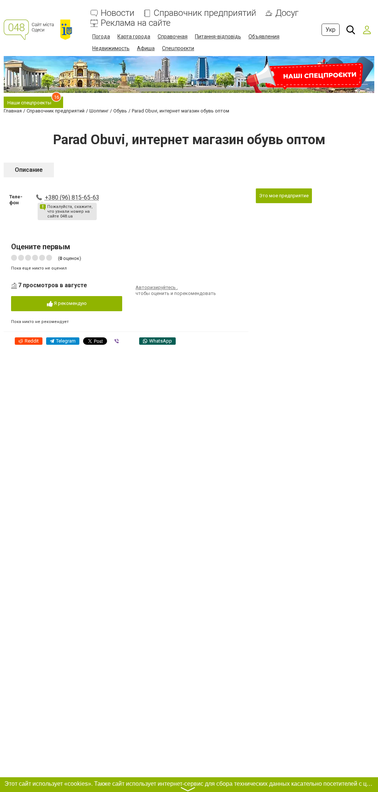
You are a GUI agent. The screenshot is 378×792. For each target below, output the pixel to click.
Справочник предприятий (205, 13)
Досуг (287, 13)
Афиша (146, 48)
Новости (117, 13)
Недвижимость (111, 48)
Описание (29, 169)
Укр (331, 29)
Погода (101, 36)
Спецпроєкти (178, 48)
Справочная (173, 36)
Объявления (263, 36)
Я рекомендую (70, 303)
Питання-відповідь (218, 36)
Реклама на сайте (136, 23)
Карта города (133, 36)
